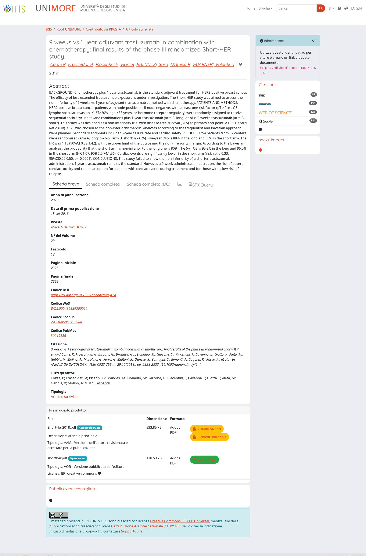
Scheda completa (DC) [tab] (148, 184)
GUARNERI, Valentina (213, 64)
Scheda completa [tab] (103, 184)
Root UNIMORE (69, 29)
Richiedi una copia (211, 437)
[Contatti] (346, 8)
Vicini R (127, 64)
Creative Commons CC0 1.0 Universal (179, 521)
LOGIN (356, 8)
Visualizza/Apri (208, 429)
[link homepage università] (81, 8)
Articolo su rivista (139, 29)
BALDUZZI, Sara (152, 64)
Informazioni (273, 41)
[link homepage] (15, 8)
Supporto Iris (131, 531)
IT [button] (330, 8)
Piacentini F (107, 64)
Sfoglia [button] (264, 8)
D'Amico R (180, 64)
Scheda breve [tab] (66, 183)
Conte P (57, 64)
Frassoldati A (80, 64)
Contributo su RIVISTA (103, 29)
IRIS (49, 29)
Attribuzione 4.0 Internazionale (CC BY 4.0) (146, 526)
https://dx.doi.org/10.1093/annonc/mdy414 (83, 295)
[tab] (179, 184)
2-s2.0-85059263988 (66, 322)
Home (250, 8)
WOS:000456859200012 (69, 308)
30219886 (58, 335)
